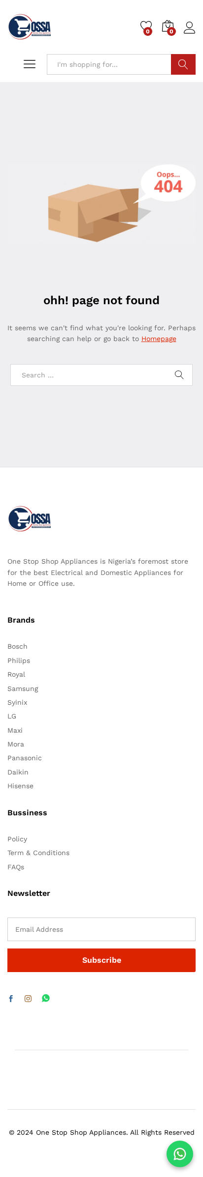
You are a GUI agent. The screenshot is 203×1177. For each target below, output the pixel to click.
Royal (16, 674)
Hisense (20, 786)
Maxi (15, 730)
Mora (15, 744)
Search (183, 64)
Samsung (22, 688)
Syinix (17, 702)
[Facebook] (10, 999)
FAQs (15, 867)
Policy (17, 839)
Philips (18, 660)
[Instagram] (28, 999)
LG (11, 716)
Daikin (18, 772)
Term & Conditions (38, 853)
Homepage (158, 339)
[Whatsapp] (46, 999)
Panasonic (24, 758)
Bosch (17, 646)
